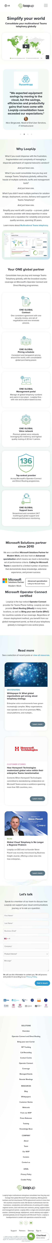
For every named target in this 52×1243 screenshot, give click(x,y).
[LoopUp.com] (26, 5)
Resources (26, 1086)
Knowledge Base (26, 1129)
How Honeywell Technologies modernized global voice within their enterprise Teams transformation (25, 770)
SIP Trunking (26, 1047)
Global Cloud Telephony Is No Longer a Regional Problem (25, 843)
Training (26, 1123)
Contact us (26, 1162)
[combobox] (6, 938)
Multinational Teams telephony (34, 225)
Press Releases (26, 1118)
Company (26, 1135)
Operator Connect (26, 1063)
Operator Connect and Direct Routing (26, 1036)
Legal (26, 1169)
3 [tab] (28, 134)
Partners (22, 1230)
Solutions (26, 1026)
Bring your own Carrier (26, 1042)
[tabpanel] (26, 96)
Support (14, 1230)
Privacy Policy (31, 977)
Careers (26, 1157)
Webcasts (26, 1107)
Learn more (37, 724)
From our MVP (26, 1113)
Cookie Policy (26, 1179)
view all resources (41, 655)
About (26, 1141)
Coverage (26, 1068)
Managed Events (26, 1074)
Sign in (38, 1230)
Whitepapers (13, 689)
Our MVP (26, 1151)
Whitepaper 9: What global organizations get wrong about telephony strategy (22, 696)
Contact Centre (26, 1058)
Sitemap (31, 1230)
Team (26, 1146)
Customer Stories (16, 764)
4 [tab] (31, 134)
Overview (26, 1031)
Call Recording (26, 1052)
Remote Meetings (26, 1079)
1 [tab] (20, 134)
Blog (9, 838)
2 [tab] (24, 134)
